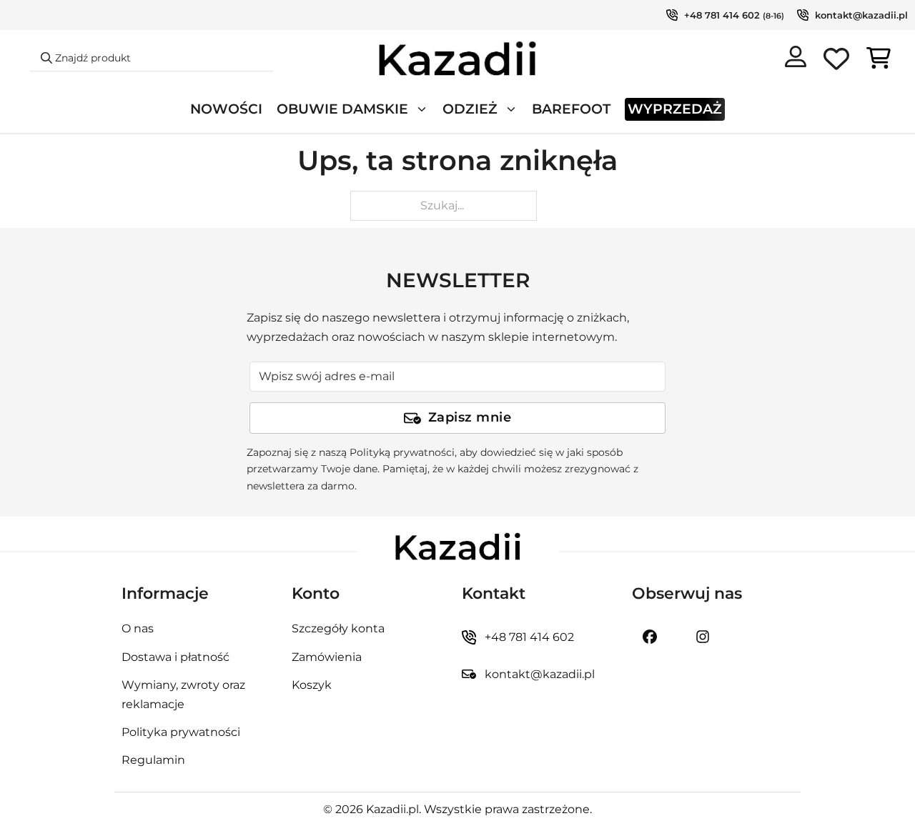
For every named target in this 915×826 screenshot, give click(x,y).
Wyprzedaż (675, 109)
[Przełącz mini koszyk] (878, 58)
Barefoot (571, 109)
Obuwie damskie (342, 109)
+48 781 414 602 (722, 15)
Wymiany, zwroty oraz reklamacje (183, 694)
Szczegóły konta (338, 628)
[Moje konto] (795, 59)
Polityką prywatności (402, 452)
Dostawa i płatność (175, 657)
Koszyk (312, 685)
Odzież (470, 109)
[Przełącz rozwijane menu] (421, 109)
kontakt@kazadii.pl (861, 15)
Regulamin (153, 760)
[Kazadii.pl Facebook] (650, 637)
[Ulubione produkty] (836, 61)
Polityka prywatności (181, 732)
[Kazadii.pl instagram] (703, 637)
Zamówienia (327, 657)
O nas (138, 628)
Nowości (226, 109)
